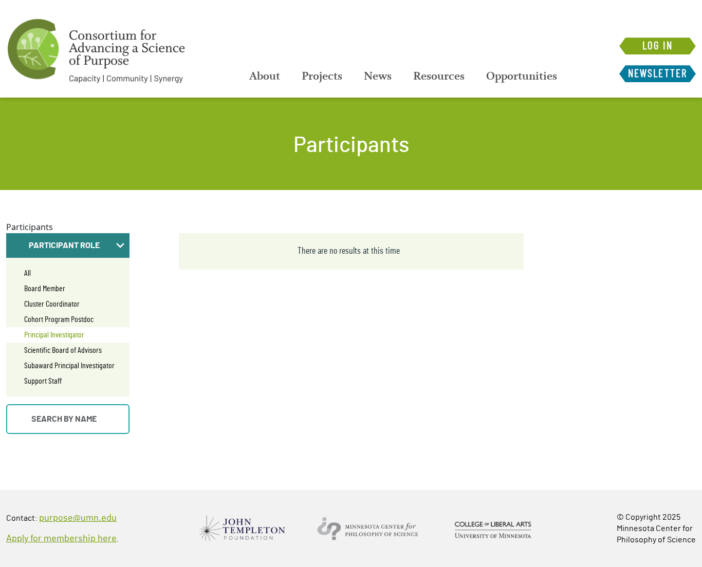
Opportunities (521, 76)
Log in (657, 46)
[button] (68, 245)
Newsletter (657, 73)
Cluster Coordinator (52, 304)
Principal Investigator (54, 335)
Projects (322, 76)
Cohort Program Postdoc (59, 319)
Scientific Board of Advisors (63, 350)
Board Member (44, 289)
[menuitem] (264, 76)
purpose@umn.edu (78, 518)
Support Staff (43, 381)
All (27, 273)
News (378, 76)
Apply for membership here (61, 538)
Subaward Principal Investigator (69, 366)
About (264, 76)
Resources (439, 76)
